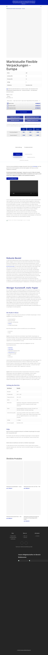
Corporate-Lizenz (24, 108)
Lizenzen (8, 96)
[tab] (18, 147)
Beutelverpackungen (10, 266)
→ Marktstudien (12, 535)
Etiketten (10, 323)
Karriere (25, 537)
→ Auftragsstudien (12, 537)
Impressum (18, 546)
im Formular (34, 166)
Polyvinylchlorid (11, 352)
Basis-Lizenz (24, 103)
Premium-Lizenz (24, 105)
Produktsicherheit (28, 147)
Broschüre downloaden (15, 120)
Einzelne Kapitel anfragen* (15, 117)
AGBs (31, 546)
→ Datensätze (12, 539)
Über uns (25, 535)
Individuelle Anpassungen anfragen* (32, 117)
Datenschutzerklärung (25, 546)
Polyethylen (10, 347)
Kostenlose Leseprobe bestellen (32, 120)
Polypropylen (10, 349)
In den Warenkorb (23, 111)
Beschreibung (19, 147)
